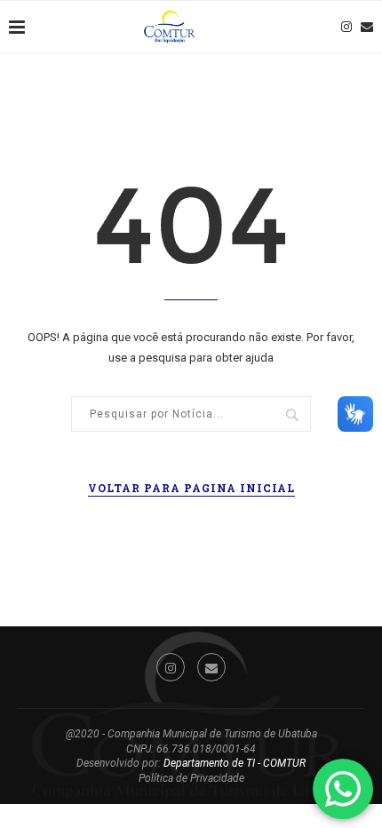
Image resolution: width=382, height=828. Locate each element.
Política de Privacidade (191, 778)
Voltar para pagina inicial (191, 488)
